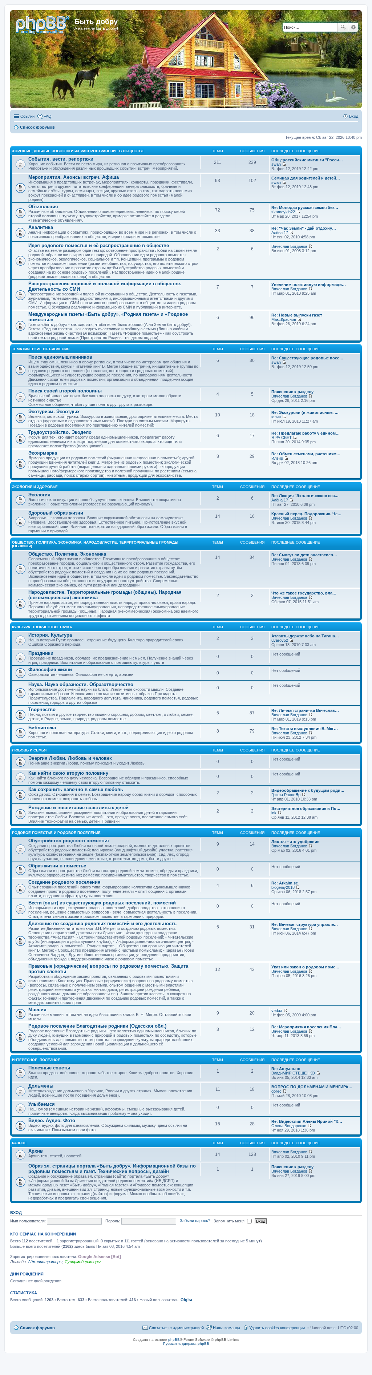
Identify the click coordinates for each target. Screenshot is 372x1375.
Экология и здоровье (35, 487)
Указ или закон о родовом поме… (305, 967)
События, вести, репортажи (60, 159)
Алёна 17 (279, 232)
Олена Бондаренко (288, 1126)
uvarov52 (279, 640)
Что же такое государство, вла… (303, 593)
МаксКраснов (283, 319)
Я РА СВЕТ (281, 437)
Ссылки (27, 116)
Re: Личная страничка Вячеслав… (305, 710)
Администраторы (45, 1261)
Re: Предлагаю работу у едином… (305, 433)
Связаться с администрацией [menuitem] (176, 1328)
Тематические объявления (40, 349)
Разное (19, 1143)
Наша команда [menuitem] (226, 1328)
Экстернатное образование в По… (305, 808)
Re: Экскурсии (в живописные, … (305, 412)
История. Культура (50, 635)
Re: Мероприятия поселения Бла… (306, 1027)
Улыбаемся (41, 1104)
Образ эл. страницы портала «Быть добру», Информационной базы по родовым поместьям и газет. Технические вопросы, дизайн (112, 1168)
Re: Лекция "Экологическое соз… (305, 495)
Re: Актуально (285, 1068)
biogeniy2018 (283, 887)
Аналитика (40, 227)
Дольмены (40, 1086)
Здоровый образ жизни (55, 513)
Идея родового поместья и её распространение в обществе (98, 245)
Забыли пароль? (195, 1221)
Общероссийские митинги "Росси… (307, 160)
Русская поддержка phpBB (186, 1344)
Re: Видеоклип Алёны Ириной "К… (306, 1121)
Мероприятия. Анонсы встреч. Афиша (73, 177)
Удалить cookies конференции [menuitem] (277, 1328)
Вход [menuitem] (353, 116)
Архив (35, 1151)
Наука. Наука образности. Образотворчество (80, 684)
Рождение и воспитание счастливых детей (78, 807)
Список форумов (37, 1328)
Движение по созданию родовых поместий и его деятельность (102, 923)
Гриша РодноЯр (285, 795)
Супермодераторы (83, 1261)
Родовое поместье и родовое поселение (56, 833)
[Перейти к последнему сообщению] (284, 164)
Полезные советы (49, 1067)
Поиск (342, 27)
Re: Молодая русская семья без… (304, 207)
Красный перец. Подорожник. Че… (306, 514)
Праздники (40, 653)
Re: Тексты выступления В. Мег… (304, 728)
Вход (16, 1212)
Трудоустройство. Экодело (60, 432)
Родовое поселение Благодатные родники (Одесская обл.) (97, 1026)
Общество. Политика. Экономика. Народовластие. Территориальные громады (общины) (95, 544)
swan (276, 164)
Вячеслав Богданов (289, 246)
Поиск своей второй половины (65, 391)
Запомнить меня (230, 1221)
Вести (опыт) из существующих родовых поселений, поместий (102, 903)
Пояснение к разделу (292, 392)
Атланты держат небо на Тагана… (305, 636)
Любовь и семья (29, 750)
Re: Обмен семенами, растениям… (305, 454)
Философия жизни (50, 669)
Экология (39, 494)
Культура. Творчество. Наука (42, 627)
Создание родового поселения (64, 882)
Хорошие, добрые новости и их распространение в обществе (78, 151)
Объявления (43, 206)
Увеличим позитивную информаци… (308, 284)
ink (273, 813)
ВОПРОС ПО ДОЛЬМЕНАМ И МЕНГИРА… (311, 1087)
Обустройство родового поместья (68, 840)
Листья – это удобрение (295, 841)
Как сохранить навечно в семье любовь (75, 789)
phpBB (174, 1340)
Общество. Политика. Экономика (67, 554)
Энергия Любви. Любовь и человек (70, 758)
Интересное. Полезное (36, 1060)
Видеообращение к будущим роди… (307, 790)
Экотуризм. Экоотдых (54, 411)
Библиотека (42, 727)
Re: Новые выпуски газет (296, 315)
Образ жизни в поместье (57, 865)
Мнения (37, 1009)
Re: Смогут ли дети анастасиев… (304, 555)
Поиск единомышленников (60, 357)
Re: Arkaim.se (284, 883)
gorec (276, 1091)
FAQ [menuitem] (48, 116)
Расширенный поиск (353, 27)
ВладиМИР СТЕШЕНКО (293, 1073)
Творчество (42, 709)
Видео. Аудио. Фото (51, 1120)
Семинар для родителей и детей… (305, 178)
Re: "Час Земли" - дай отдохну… (303, 228)
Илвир (277, 458)
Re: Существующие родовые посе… (307, 358)
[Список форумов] (43, 23)
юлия (276, 417)
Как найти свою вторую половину (68, 773)
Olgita (186, 1300)
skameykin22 (283, 212)
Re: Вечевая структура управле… (304, 924)
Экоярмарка (42, 453)
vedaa (276, 1010)
